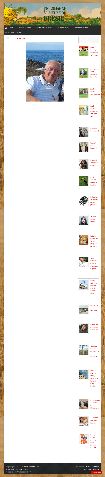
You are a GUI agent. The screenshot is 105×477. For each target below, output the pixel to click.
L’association (63, 28)
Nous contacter (14, 32)
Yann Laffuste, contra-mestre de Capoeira (94, 263)
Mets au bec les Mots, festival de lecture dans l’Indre (94, 378)
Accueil (10, 28)
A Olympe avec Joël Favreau (94, 420)
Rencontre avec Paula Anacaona (94, 162)
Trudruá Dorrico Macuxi (93, 219)
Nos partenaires (81, 28)
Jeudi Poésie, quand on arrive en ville (94, 111)
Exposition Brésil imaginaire (94, 145)
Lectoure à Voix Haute (30, 466)
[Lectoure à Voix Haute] (9, 11)
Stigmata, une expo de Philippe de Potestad (94, 351)
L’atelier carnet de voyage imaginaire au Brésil (94, 241)
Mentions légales (91, 469)
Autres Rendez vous (43, 28)
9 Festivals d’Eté (23, 28)
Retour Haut (97, 472)
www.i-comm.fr (92, 466)
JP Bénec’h (22, 39)
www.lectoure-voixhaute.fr (17, 469)
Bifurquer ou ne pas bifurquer (94, 327)
